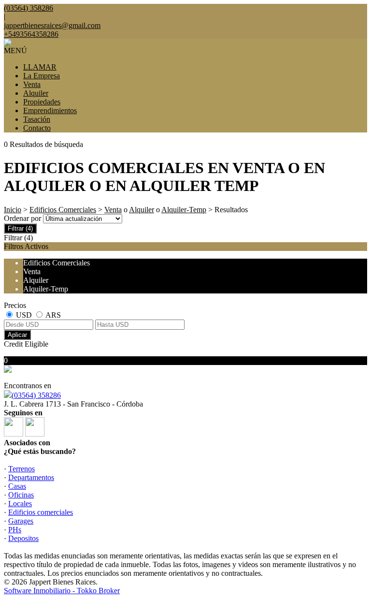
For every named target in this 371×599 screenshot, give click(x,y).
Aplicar (17, 334)
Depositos (23, 538)
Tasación (36, 119)
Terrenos (21, 469)
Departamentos (31, 477)
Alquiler (35, 93)
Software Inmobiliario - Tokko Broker (62, 590)
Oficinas (21, 495)
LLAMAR (40, 67)
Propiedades (41, 102)
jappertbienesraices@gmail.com (52, 25)
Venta (32, 84)
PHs (14, 530)
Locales (20, 503)
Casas (17, 486)
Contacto (37, 128)
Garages (20, 521)
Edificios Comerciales (62, 209)
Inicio (12, 209)
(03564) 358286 (36, 395)
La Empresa (41, 76)
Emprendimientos (50, 110)
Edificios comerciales (40, 512)
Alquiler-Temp (183, 209)
